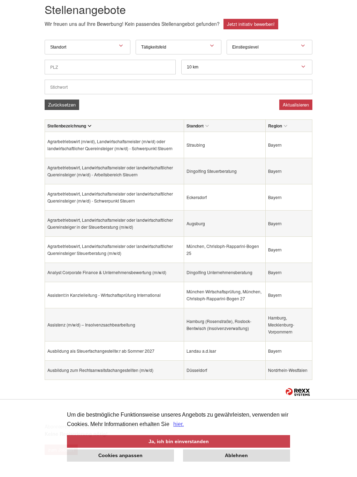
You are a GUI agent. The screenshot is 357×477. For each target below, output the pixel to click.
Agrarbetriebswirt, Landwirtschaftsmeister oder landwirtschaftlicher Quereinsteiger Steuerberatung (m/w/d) (110, 249)
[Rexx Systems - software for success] (298, 392)
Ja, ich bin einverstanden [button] (179, 441)
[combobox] (246, 67)
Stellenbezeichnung (66, 126)
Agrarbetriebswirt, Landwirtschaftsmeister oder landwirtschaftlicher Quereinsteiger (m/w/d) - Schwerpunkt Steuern (110, 197)
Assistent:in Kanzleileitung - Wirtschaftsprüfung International (104, 295)
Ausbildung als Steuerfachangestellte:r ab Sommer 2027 (100, 351)
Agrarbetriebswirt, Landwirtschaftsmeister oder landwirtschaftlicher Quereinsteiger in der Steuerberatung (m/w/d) (110, 223)
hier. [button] (178, 424)
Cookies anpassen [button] (120, 455)
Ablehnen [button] (236, 455)
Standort (195, 126)
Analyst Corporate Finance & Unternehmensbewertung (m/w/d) (106, 272)
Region (275, 126)
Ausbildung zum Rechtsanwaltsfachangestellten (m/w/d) (100, 370)
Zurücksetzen (62, 104)
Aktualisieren (296, 104)
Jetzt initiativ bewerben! (251, 24)
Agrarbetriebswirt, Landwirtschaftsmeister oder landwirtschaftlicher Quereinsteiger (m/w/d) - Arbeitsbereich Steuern (110, 170)
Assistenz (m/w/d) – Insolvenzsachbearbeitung (91, 325)
